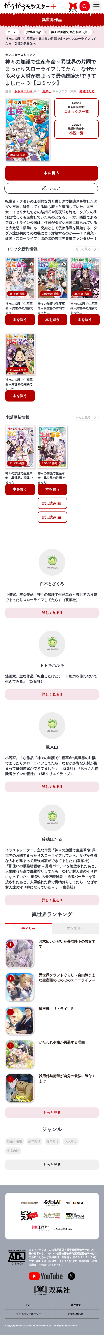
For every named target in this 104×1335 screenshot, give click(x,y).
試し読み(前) (52, 503)
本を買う (51, 173)
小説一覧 (76, 129)
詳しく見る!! (52, 613)
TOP (28, 1304)
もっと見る (52, 1112)
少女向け (13, 1150)
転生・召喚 (14, 1141)
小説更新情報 (17, 417)
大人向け (71, 1141)
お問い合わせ (75, 1313)
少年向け (34, 1141)
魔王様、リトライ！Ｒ (56, 1009)
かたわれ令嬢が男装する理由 (62, 1042)
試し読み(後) (52, 517)
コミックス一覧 (76, 108)
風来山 (46, 91)
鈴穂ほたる (87, 91)
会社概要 (76, 1304)
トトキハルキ (23, 91)
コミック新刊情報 (21, 249)
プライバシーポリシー (28, 1313)
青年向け (52, 1141)
